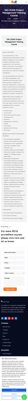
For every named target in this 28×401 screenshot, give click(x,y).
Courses (15, 18)
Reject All (14, 398)
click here (14, 238)
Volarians (5, 330)
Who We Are (6, 326)
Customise (14, 394)
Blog (4, 336)
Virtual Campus (7, 353)
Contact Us (6, 339)
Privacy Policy (7, 345)
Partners (5, 333)
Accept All (14, 390)
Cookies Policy (7, 342)
